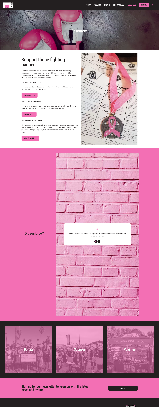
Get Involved (118, 5)
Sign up (122, 388)
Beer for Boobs (8, 5)
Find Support (28, 95)
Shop (88, 5)
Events (107, 5)
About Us (97, 5)
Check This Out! (29, 138)
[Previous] (95, 241)
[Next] (98, 241)
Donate (144, 5)
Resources (131, 5)
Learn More (28, 114)
